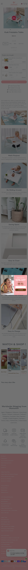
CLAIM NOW (20, 289)
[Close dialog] (26, 276)
